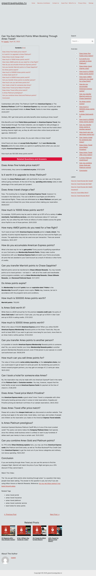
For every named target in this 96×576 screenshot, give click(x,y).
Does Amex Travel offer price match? (14, 90)
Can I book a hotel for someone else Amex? (16, 85)
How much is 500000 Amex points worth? (16, 72)
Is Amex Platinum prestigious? (12, 93)
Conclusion (6, 98)
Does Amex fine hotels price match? (14, 52)
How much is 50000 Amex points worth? (16, 77)
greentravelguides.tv (14, 3)
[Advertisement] (48, 17)
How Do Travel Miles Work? (79, 192)
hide (23, 48)
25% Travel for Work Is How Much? (53, 539)
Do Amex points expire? (10, 70)
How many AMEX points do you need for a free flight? (20, 62)
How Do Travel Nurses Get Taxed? (82, 181)
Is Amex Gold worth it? (9, 75)
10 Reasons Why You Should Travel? (8, 538)
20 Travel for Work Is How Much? (39, 538)
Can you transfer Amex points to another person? (18, 80)
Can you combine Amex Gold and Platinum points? (19, 95)
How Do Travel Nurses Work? (80, 195)
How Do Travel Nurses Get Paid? (81, 184)
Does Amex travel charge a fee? (13, 57)
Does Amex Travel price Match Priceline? (16, 88)
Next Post (54, 514)
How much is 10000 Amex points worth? (15, 59)
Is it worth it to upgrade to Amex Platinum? (16, 54)
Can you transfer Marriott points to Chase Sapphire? (20, 67)
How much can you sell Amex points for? (16, 82)
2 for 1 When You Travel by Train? (23, 538)
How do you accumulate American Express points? (19, 64)
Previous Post (10, 514)
